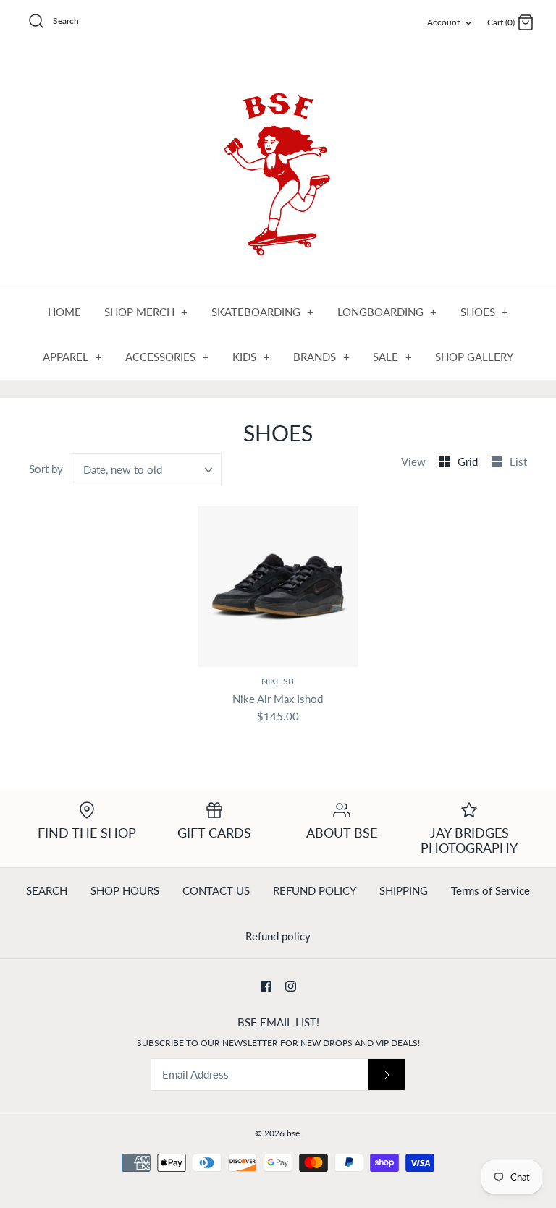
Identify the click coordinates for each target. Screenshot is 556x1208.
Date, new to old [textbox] (122, 469)
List (518, 461)
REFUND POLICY (314, 890)
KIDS (251, 356)
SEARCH (46, 890)
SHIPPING (403, 890)
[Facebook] (266, 986)
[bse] (278, 167)
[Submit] (386, 1074)
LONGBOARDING (387, 311)
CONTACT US (216, 890)
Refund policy (278, 936)
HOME (64, 311)
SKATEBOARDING (262, 311)
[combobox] (147, 469)
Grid (469, 461)
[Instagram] (290, 986)
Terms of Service (490, 890)
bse (293, 1133)
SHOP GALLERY (474, 356)
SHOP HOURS (124, 890)
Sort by (46, 468)
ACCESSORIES (167, 356)
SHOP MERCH (146, 311)
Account (443, 22)
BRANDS (321, 356)
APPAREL (72, 356)
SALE (392, 356)
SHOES (484, 311)
